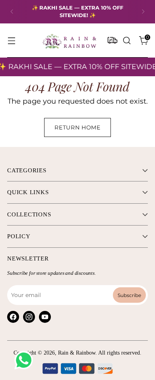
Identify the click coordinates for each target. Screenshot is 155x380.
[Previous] (12, 11)
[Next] (143, 11)
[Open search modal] (126, 40)
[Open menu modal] (11, 40)
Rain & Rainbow (76, 353)
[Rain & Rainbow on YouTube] (45, 317)
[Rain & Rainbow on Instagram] (29, 317)
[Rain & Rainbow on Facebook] (13, 317)
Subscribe (129, 295)
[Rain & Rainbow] (69, 40)
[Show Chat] (25, 360)
